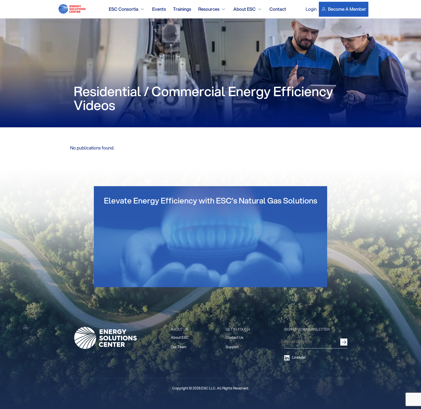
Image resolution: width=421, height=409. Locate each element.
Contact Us (234, 337)
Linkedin (298, 357)
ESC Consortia (123, 9)
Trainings (182, 9)
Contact (277, 9)
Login (311, 9)
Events (159, 9)
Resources (208, 9)
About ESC (244, 9)
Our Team (178, 346)
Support (232, 346)
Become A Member (347, 9)
